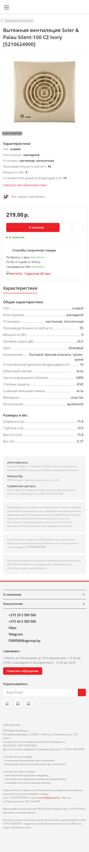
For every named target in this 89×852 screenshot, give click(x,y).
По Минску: (14, 257)
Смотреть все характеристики (24, 185)
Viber (12, 628)
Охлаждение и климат (19, 21)
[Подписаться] (82, 692)
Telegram (15, 634)
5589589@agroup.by (24, 640)
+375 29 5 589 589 (22, 615)
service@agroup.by (48, 797)
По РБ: (10, 262)
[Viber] (18, 703)
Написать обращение (22, 671)
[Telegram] (29, 703)
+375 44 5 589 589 (22, 621)
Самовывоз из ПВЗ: (18, 267)
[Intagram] (7, 703)
